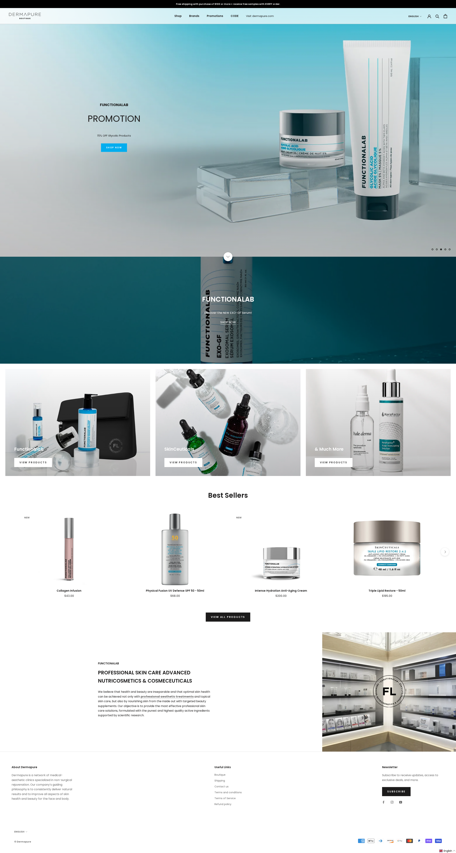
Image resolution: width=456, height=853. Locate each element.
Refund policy (222, 804)
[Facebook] (383, 802)
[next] (445, 552)
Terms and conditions (228, 792)
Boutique (220, 775)
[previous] (11, 552)
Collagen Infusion (69, 591)
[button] (447, 851)
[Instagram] (392, 802)
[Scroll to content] (228, 256)
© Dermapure (22, 841)
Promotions (215, 16)
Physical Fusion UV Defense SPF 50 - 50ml (175, 591)
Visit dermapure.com (260, 16)
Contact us (221, 786)
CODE (235, 16)
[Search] (437, 16)
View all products (228, 617)
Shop (178, 16)
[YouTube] (400, 802)
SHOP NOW (114, 150)
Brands (194, 16)
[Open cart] (445, 16)
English (413, 16)
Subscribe (396, 791)
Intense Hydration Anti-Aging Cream (281, 591)
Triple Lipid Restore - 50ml (387, 591)
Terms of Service (225, 798)
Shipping (219, 780)
